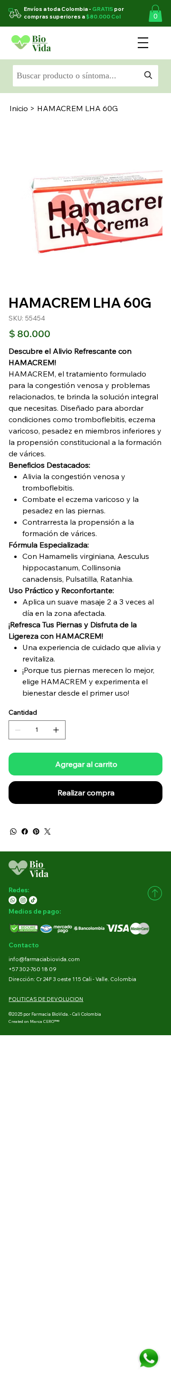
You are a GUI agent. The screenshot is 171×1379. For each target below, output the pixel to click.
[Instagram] (23, 900)
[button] (155, 13)
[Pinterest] (36, 831)
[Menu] (143, 43)
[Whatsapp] (13, 900)
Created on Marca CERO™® (34, 1021)
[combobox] (85, 75)
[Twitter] (47, 831)
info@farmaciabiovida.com (44, 959)
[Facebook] (24, 831)
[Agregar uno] (56, 729)
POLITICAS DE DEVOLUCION (46, 999)
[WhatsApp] (13, 831)
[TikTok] (33, 900)
